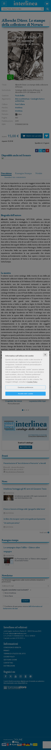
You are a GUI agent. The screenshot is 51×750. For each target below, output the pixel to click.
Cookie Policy (32, 382)
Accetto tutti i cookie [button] (25, 393)
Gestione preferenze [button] (25, 387)
